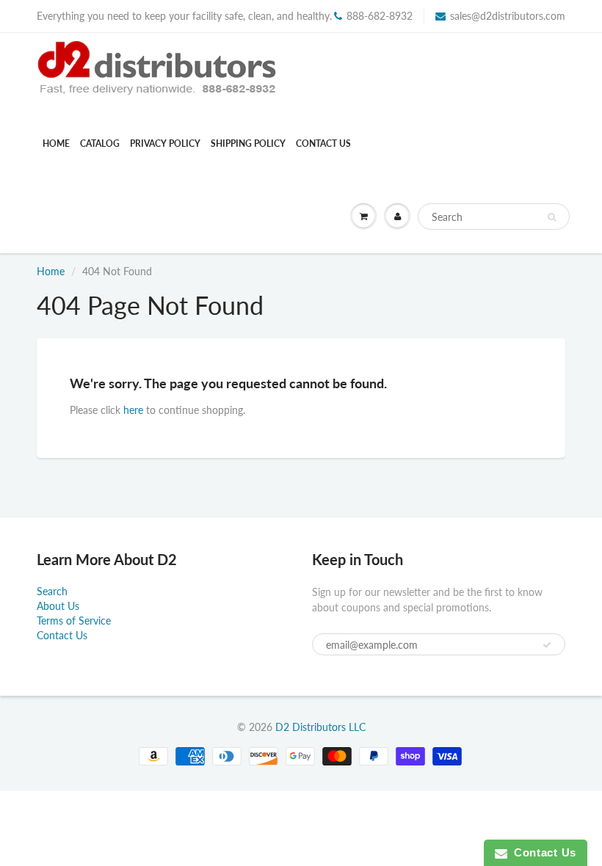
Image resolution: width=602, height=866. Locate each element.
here (133, 410)
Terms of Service (74, 620)
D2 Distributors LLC (320, 727)
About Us (58, 606)
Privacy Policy (165, 143)
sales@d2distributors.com (507, 16)
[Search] (551, 217)
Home (56, 143)
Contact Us (323, 143)
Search (52, 591)
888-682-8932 (380, 16)
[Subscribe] (547, 645)
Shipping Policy (248, 143)
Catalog (100, 143)
